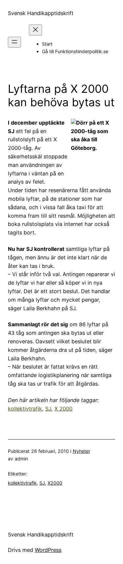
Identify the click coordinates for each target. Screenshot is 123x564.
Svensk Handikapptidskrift (40, 13)
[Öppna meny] (14, 42)
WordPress (48, 550)
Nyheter (81, 451)
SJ (48, 408)
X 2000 (63, 408)
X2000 (55, 483)
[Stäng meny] (35, 30)
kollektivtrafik (25, 408)
